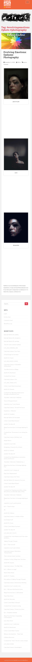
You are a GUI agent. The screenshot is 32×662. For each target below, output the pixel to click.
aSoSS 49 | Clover (8, 523)
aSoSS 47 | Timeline (9, 576)
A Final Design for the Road (11, 354)
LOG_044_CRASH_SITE (10, 382)
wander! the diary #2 (9, 486)
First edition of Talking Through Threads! (15, 579)
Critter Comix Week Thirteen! (12, 602)
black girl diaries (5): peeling (11, 334)
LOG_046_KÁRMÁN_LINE (11, 348)
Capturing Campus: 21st (10, 379)
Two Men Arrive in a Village (11, 369)
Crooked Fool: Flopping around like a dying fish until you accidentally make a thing (15, 490)
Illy (4, 509)
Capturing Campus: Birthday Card (13, 437)
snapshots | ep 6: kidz (9, 444)
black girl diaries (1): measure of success (14, 480)
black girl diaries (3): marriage (11, 341)
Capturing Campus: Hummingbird (13, 647)
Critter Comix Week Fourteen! (12, 526)
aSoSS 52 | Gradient (9, 414)
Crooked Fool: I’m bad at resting (12, 606)
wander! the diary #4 (9, 424)
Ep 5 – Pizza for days (9, 506)
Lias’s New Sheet (8, 620)
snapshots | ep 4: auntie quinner (12, 503)
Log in (5, 313)
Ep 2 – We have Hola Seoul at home (13, 589)
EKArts (19, 62)
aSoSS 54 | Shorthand (9, 372)
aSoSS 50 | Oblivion (9, 513)
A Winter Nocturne (9, 637)
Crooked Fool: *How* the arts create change (16, 640)
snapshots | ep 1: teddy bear (11, 624)
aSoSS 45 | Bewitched (10, 627)
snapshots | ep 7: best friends (12, 404)
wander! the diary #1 (9, 529)
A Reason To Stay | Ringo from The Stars (15, 559)
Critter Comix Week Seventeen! (12, 386)
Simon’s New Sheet (9, 572)
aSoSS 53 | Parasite (9, 389)
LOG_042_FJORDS (9, 644)
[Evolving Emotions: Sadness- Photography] (16, 41)
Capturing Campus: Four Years (12, 351)
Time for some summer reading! (12, 344)
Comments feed (8, 320)
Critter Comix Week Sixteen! (11, 421)
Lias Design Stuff (8, 519)
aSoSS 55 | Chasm (8, 358)
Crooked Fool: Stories (9, 376)
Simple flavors (7, 440)
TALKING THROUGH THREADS (12, 397)
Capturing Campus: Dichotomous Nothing (15, 582)
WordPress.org (8, 323)
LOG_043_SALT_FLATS (10, 533)
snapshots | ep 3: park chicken (12, 548)
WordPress (25, 660)
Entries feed (7, 317)
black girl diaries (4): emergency (12, 338)
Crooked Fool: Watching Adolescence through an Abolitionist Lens (14, 393)
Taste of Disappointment (10, 401)
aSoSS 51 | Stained (9, 450)
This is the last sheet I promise (12, 556)
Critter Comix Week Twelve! (11, 630)
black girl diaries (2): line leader (12, 417)
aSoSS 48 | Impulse (9, 562)
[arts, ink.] (7, 2)
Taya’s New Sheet (8, 596)
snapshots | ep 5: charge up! (11, 470)
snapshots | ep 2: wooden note (12, 586)
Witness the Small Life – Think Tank (13, 634)
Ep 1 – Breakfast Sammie (10, 612)
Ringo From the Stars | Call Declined (13, 592)
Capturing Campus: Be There (12, 476)
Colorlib (15, 660)
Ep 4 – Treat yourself (9, 544)
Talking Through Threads (10, 541)
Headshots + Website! (10, 411)
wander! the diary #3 (9, 453)
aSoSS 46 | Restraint (9, 599)
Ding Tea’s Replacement (10, 473)
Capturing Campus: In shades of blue (14, 516)
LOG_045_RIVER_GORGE (11, 361)
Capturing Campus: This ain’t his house (14, 407)
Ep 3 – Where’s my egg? (10, 569)
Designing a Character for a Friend (13, 447)
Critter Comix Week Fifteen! (11, 483)
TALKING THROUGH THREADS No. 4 (14, 462)
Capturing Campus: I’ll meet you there (14, 609)
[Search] (26, 303)
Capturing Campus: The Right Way (13, 566)
